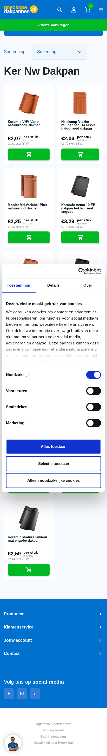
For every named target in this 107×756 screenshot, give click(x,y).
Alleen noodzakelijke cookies (53, 480)
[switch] (93, 391)
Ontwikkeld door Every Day (54, 743)
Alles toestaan (53, 446)
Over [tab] (87, 285)
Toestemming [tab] (19, 285)
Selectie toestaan (53, 463)
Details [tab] (53, 285)
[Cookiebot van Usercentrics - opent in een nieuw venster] (78, 271)
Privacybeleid (53, 730)
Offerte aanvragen (54, 25)
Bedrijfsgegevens (54, 736)
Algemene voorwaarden (53, 724)
